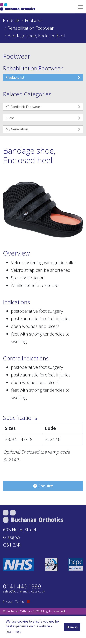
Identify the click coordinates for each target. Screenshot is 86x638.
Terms (19, 602)
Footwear (34, 20)
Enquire (45, 486)
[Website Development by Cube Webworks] (28, 602)
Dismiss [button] (72, 627)
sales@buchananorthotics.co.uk (24, 591)
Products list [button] (15, 77)
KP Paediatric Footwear (23, 106)
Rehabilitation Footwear (31, 28)
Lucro (10, 118)
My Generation (17, 129)
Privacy (7, 602)
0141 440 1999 (22, 586)
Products (11, 20)
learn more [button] (14, 631)
